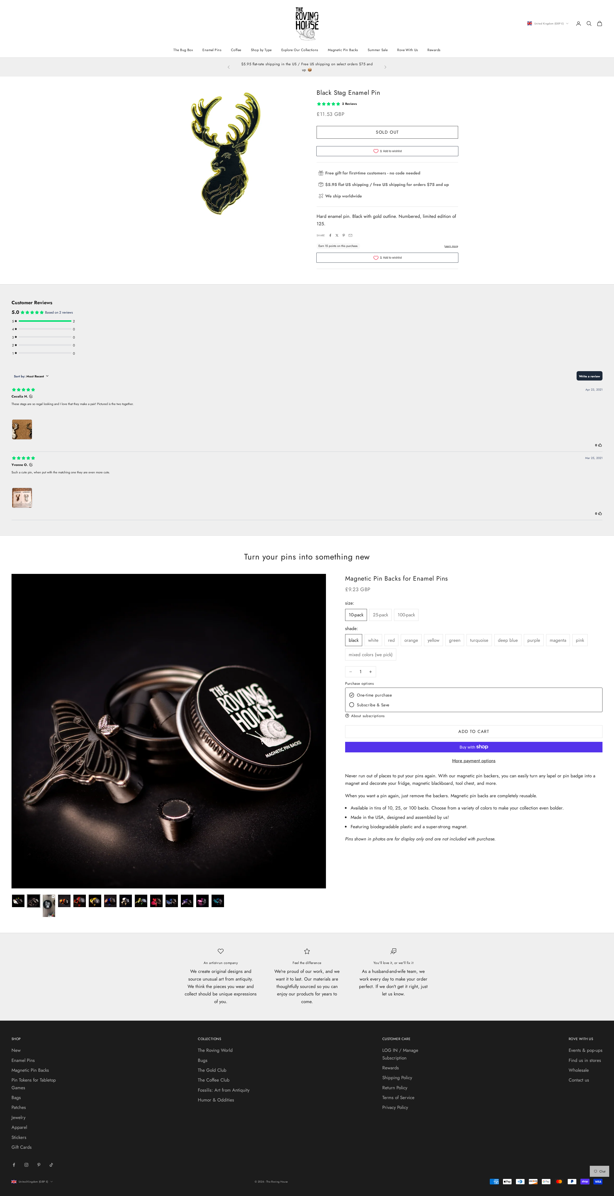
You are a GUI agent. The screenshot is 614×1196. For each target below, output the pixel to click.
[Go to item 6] (95, 901)
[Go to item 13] (202, 901)
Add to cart (473, 731)
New (16, 1050)
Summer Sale (378, 50)
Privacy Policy (395, 1107)
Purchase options (359, 683)
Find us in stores (585, 1060)
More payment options (474, 760)
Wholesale (579, 1070)
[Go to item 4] (64, 901)
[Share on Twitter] (337, 235)
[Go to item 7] (110, 901)
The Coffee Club (214, 1080)
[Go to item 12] (187, 901)
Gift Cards (22, 1147)
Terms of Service (398, 1097)
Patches (19, 1107)
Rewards (433, 50)
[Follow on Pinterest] (38, 1164)
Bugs (202, 1060)
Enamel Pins (211, 50)
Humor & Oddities (216, 1100)
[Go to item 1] (18, 901)
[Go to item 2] (33, 901)
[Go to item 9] (141, 901)
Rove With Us (407, 50)
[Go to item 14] (217, 901)
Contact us (579, 1080)
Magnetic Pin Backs (343, 50)
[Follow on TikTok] (51, 1164)
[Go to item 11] (171, 901)
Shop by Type (261, 50)
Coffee (236, 50)
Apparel (19, 1127)
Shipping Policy (397, 1077)
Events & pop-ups (585, 1050)
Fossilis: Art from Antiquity (223, 1090)
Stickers (19, 1137)
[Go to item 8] (125, 901)
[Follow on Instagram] (26, 1164)
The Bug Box (183, 50)
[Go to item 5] (79, 901)
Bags (16, 1097)
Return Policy (394, 1087)
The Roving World (215, 1050)
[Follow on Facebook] (14, 1164)
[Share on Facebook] (330, 235)
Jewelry (18, 1117)
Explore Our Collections (299, 50)
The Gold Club (212, 1070)
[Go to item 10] (156, 901)
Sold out (387, 132)
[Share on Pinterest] (344, 235)
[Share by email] (350, 235)
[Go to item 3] (49, 905)
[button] (473, 715)
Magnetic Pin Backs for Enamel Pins (396, 578)
